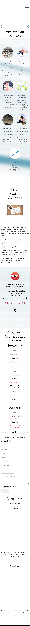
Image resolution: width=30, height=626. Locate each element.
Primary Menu (27, 6)
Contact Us (5, 491)
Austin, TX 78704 (15, 418)
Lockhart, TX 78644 (15, 428)
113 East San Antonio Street (14, 426)
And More (15, 162)
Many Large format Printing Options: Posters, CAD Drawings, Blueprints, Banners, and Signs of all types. (8, 104)
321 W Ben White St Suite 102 (15, 416)
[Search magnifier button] (3, 26)
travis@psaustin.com (15, 354)
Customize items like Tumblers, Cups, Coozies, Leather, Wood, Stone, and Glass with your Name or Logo (8, 137)
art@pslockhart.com (15, 362)
